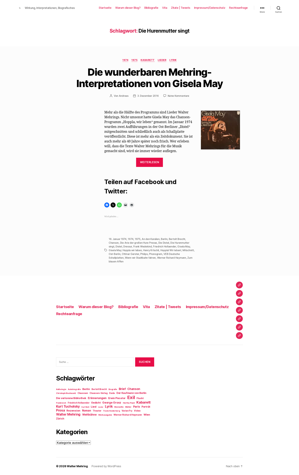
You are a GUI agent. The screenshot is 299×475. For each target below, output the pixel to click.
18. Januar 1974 (117, 239)
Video (137, 410)
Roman (86, 410)
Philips (144, 254)
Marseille (118, 407)
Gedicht (96, 402)
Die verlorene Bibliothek (71, 398)
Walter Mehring (68, 414)
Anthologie (61, 389)
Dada (112, 393)
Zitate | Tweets (180, 7)
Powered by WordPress (106, 466)
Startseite (105, 7)
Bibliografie (151, 7)
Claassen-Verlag (98, 393)
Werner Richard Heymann (171, 257)
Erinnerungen (97, 398)
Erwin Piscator (117, 398)
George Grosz (111, 402)
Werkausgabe (105, 415)
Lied (93, 406)
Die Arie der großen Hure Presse (138, 242)
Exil (131, 397)
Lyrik (173, 60)
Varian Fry (127, 410)
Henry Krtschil (151, 250)
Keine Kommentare (178, 95)
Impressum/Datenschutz (209, 7)
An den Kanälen (150, 239)
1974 (125, 60)
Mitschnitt (188, 250)
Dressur (127, 246)
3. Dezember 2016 (148, 95)
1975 (134, 60)
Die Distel (163, 242)
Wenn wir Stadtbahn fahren (140, 257)
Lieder (162, 60)
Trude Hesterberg (111, 411)
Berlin (164, 239)
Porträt (146, 406)
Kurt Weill (85, 407)
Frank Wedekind (142, 246)
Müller (128, 407)
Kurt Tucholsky (68, 406)
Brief (122, 389)
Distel (119, 246)
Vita (164, 7)
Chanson (114, 242)
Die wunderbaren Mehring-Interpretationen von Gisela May (149, 77)
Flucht (140, 398)
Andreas (123, 95)
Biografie (113, 389)
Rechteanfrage (238, 7)
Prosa (60, 410)
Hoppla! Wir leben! (170, 250)
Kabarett (147, 60)
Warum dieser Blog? (127, 7)
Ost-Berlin (114, 254)
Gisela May (183, 246)
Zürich (60, 418)
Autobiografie (74, 389)
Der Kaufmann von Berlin (131, 393)
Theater (97, 410)
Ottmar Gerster (130, 254)
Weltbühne (89, 414)
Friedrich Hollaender (164, 246)
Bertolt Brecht (177, 239)
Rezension (73, 410)
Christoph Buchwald (66, 393)
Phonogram (155, 254)
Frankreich (61, 403)
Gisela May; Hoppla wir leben (125, 250)
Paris (136, 406)
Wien (147, 414)
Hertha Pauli (129, 403)
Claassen (83, 393)
